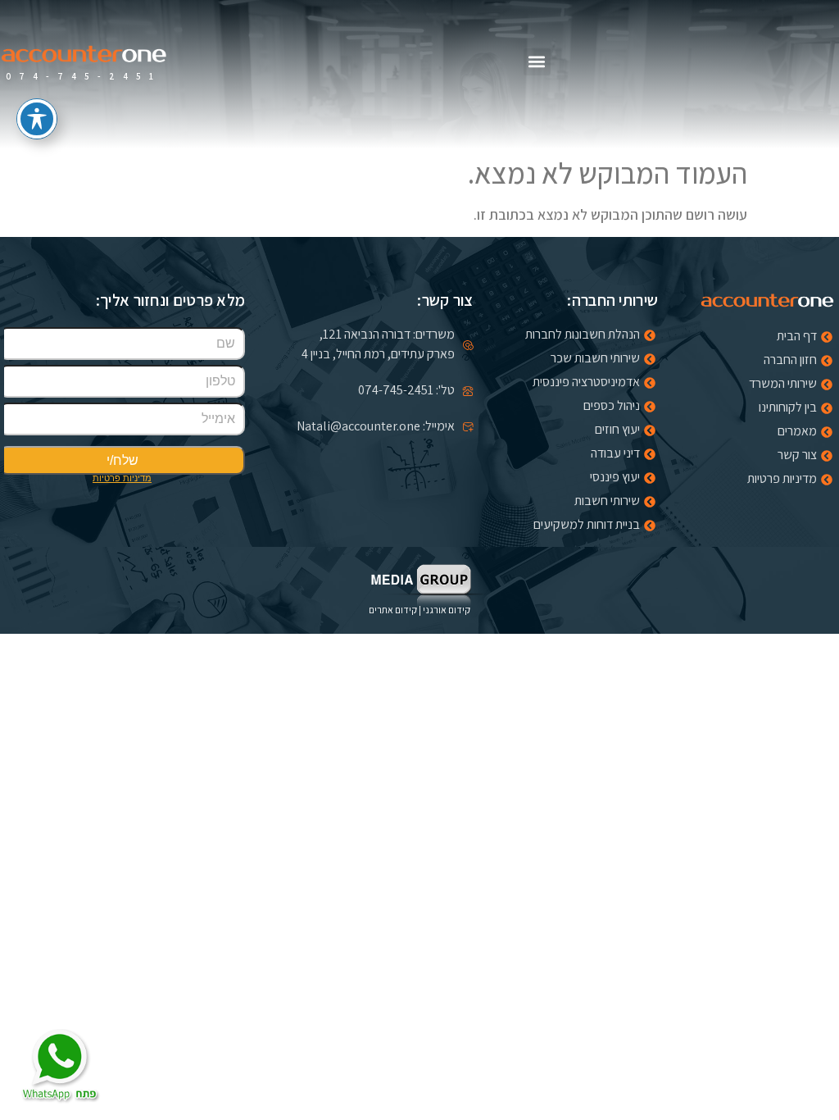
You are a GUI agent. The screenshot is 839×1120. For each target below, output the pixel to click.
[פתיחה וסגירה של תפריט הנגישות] (37, 119)
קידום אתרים (393, 609)
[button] (537, 61)
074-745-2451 (83, 76)
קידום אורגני (446, 609)
